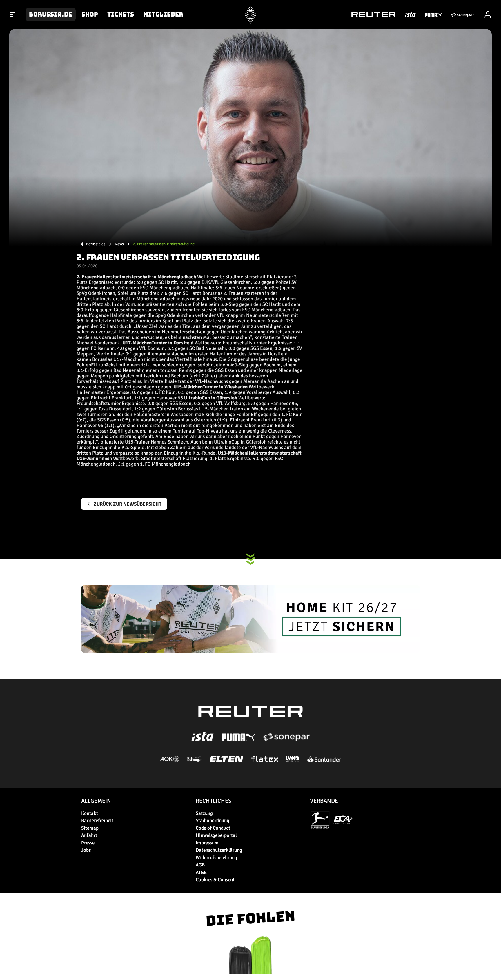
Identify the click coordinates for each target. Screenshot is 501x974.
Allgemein (96, 800)
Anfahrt (89, 835)
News (119, 244)
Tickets (120, 14)
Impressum (207, 843)
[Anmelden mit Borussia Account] (488, 14)
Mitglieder (163, 14)
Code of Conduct (213, 828)
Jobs (86, 850)
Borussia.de (50, 14)
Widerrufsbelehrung (216, 858)
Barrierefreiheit (97, 820)
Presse (88, 843)
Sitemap (90, 828)
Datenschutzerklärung (219, 850)
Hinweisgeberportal (216, 835)
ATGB (201, 872)
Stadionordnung (212, 820)
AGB (200, 865)
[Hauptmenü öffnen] (12, 14)
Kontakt (89, 813)
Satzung (204, 813)
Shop (89, 14)
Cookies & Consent (215, 880)
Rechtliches (213, 800)
